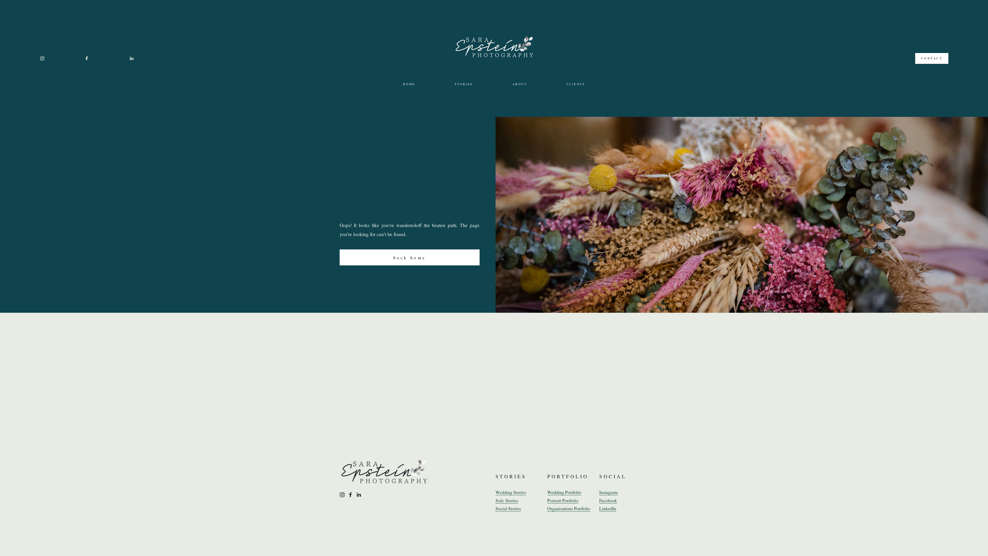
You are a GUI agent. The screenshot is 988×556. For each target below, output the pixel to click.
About (520, 84)
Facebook (608, 500)
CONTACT (932, 58)
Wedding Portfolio (564, 492)
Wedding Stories (511, 492)
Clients (576, 84)
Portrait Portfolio (562, 500)
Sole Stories (507, 500)
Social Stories (508, 508)
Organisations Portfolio (568, 508)
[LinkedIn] (131, 58)
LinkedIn (607, 508)
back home (409, 257)
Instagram (608, 492)
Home (409, 84)
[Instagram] (42, 58)
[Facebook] (86, 58)
